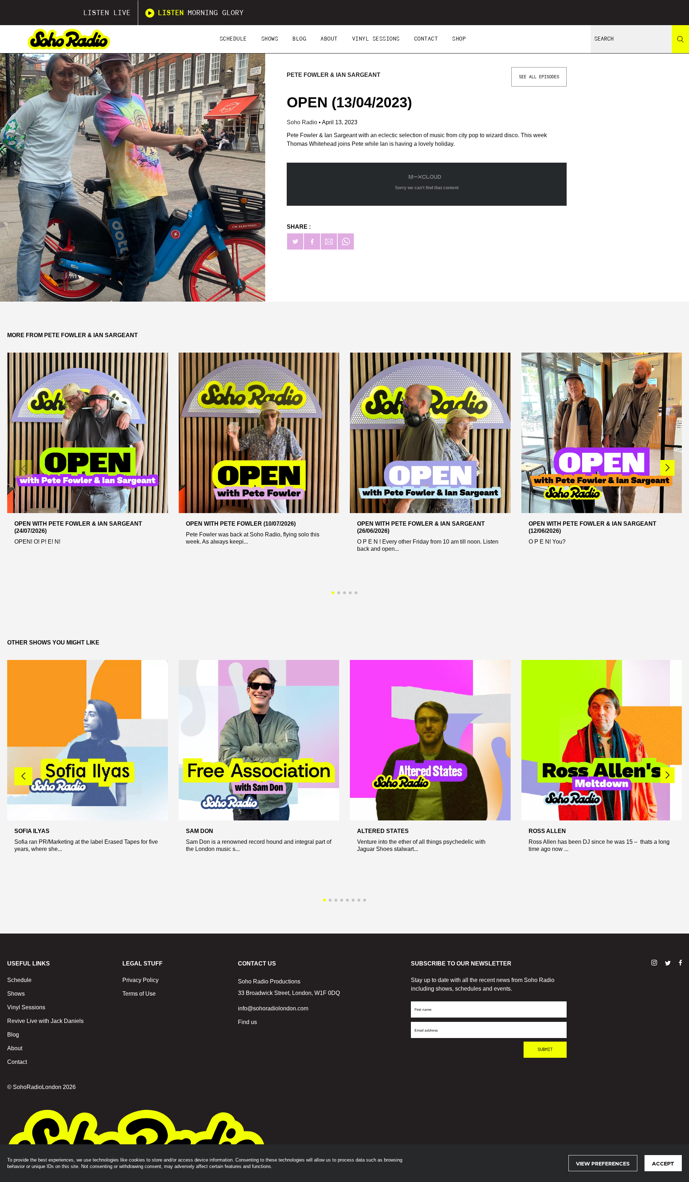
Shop (459, 39)
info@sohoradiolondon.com (273, 1008)
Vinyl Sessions (376, 39)
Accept (663, 1163)
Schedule (233, 39)
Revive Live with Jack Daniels (45, 1021)
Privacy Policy (140, 980)
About (329, 39)
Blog (299, 39)
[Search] (680, 39)
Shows (269, 39)
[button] (667, 468)
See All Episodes (539, 77)
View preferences (603, 1163)
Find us (247, 1022)
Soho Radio (303, 122)
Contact (426, 39)
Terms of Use (139, 994)
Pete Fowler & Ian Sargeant (333, 75)
